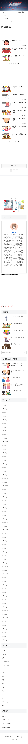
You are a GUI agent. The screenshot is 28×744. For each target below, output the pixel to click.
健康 (3, 683)
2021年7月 (5, 629)
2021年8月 (5, 625)
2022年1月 (5, 607)
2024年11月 (5, 482)
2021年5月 (5, 636)
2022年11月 (5, 570)
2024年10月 (5, 486)
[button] (25, 352)
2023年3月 (5, 555)
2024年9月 (5, 489)
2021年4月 (5, 640)
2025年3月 (5, 467)
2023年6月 (5, 544)
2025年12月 (5, 434)
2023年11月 (5, 526)
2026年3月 (5, 423)
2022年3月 (5, 599)
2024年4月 (5, 508)
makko (14, 232)
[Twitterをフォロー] (13, 270)
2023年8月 (5, 537)
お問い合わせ (14, 739)
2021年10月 (5, 618)
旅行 (3, 698)
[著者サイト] (11, 270)
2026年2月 (5, 427)
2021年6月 (5, 632)
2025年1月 (5, 475)
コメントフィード (6, 723)
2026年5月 (5, 416)
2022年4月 (5, 596)
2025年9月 (5, 445)
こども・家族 (5, 665)
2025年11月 (5, 438)
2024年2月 (5, 515)
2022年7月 (5, 585)
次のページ (14, 165)
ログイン (4, 716)
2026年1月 (5, 431)
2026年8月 (5, 405)
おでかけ (4, 654)
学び (3, 691)
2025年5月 (5, 460)
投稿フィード (5, 719)
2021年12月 (5, 610)
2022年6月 (5, 588)
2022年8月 (5, 581)
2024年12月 (5, 478)
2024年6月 (5, 500)
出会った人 (5, 687)
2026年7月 (5, 409)
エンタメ (4, 650)
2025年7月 (5, 453)
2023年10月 (5, 530)
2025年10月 (5, 442)
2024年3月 (5, 511)
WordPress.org (6, 727)
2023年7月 (5, 541)
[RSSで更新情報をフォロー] (17, 270)
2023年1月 (5, 563)
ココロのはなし (6, 661)
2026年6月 (5, 412)
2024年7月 (5, 497)
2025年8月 (5, 449)
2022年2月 (5, 603)
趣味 (3, 705)
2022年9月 (5, 577)
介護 (3, 676)
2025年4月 (5, 464)
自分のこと (5, 702)
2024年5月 (5, 504)
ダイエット (5, 669)
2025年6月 (5, 456)
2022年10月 (5, 574)
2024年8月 (5, 493)
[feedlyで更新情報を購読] (15, 270)
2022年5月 (5, 592)
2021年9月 (5, 621)
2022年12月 (5, 566)
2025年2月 (5, 471)
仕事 (3, 680)
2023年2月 (5, 559)
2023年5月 (5, 548)
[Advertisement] (14, 33)
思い (3, 694)
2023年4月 (5, 552)
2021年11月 (5, 614)
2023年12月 (5, 522)
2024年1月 (5, 519)
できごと (4, 672)
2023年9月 (5, 533)
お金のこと (5, 658)
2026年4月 (5, 420)
